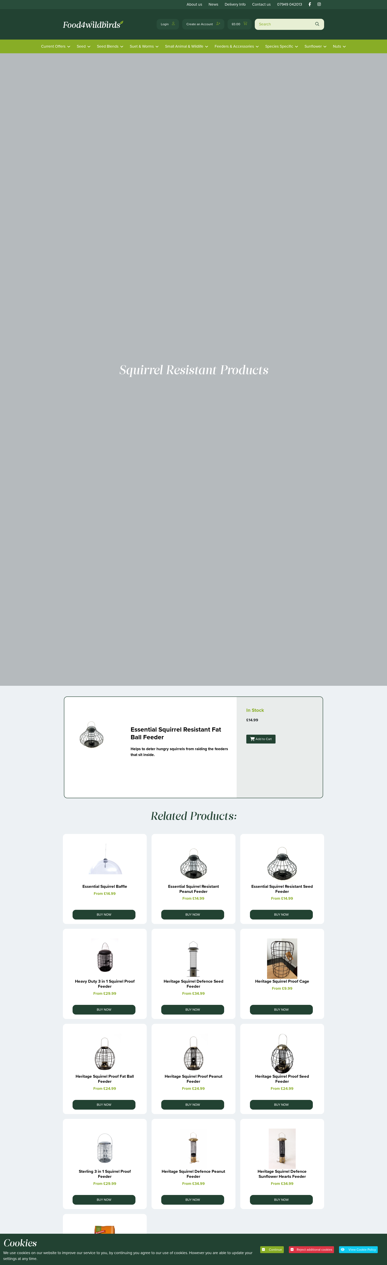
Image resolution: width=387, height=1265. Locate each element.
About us (194, 4)
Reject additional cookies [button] (314, 1249)
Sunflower (313, 46)
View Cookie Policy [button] (362, 1249)
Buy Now (104, 914)
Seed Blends (108, 46)
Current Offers (53, 46)
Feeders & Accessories (234, 46)
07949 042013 (289, 4)
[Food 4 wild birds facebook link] (309, 4)
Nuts (337, 46)
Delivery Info (235, 4)
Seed (81, 46)
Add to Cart (263, 739)
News (213, 4)
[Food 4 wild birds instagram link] (319, 4)
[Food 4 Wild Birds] (94, 24)
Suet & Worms (142, 46)
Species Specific (279, 46)
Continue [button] (275, 1249)
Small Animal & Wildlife (184, 46)
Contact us (261, 4)
